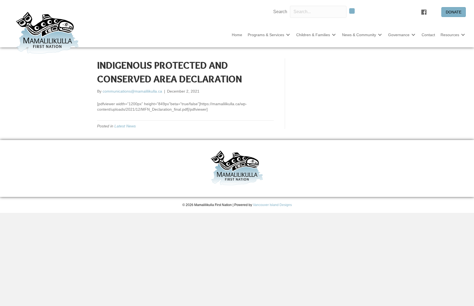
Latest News (125, 126)
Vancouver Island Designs (272, 205)
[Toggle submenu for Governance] (413, 35)
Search (280, 11)
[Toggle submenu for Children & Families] (334, 35)
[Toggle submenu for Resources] (463, 35)
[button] (352, 11)
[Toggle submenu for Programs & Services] (288, 35)
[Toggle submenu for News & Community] (380, 35)
